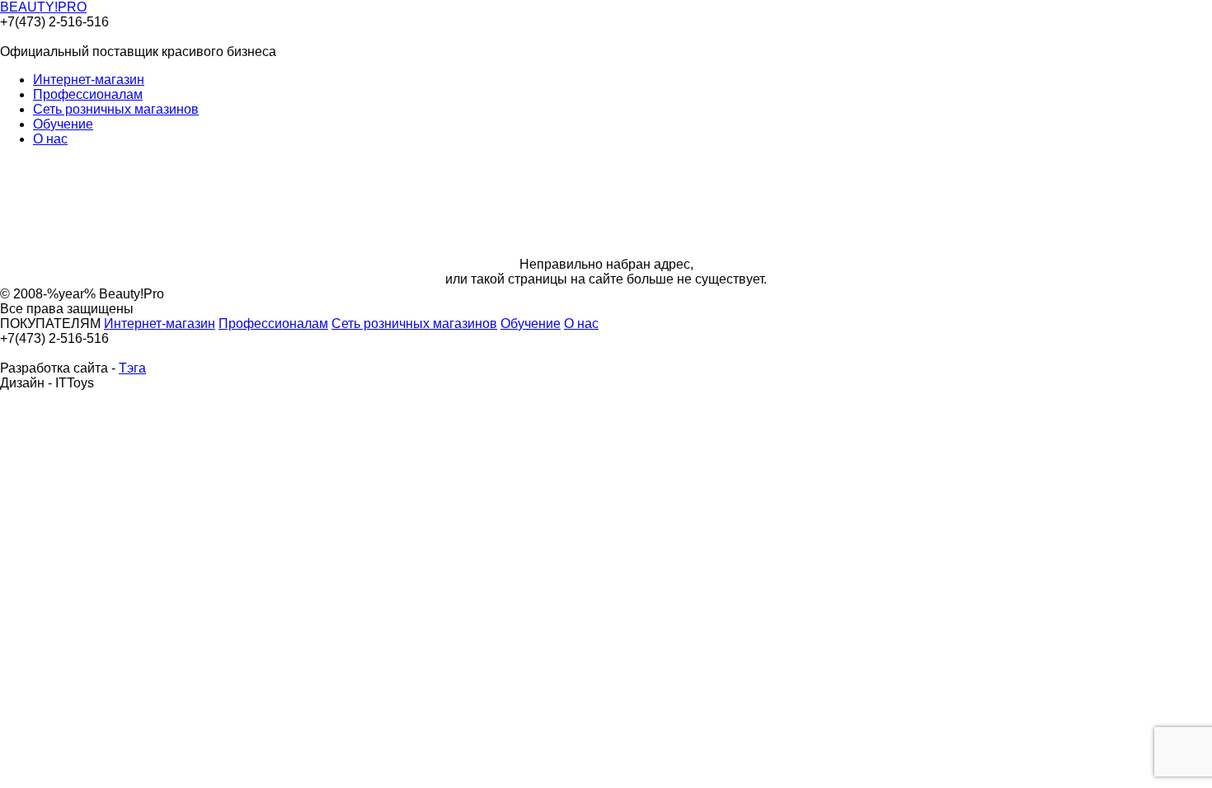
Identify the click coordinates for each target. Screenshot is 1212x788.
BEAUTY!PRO (43, 7)
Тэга (132, 368)
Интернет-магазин (88, 80)
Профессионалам (88, 94)
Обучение (63, 124)
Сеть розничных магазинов (116, 109)
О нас (50, 139)
